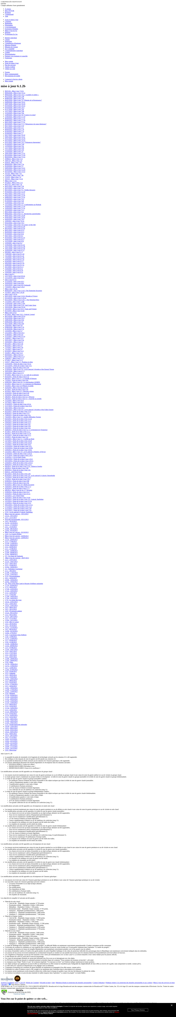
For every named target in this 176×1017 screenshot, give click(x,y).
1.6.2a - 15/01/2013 (11, 605)
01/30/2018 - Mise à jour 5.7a (14, 329)
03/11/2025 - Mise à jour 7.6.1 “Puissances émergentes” (23, 142)
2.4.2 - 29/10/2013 (11, 521)
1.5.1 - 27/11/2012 (11, 618)
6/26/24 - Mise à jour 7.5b (13, 162)
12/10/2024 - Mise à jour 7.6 (14, 151)
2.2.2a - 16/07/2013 (11, 561)
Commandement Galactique (14, 50)
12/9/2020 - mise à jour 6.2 (13, 243)
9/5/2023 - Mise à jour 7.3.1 (14, 182)
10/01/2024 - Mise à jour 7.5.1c (15, 153)
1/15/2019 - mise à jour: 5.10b (14, 301)
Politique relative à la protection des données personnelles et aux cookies (129, 983)
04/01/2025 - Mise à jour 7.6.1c (15, 137)
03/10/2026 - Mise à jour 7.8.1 (14, 107)
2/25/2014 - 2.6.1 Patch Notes (14, 496)
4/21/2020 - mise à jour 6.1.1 (14, 267)
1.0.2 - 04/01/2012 (11, 734)
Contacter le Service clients (13, 79)
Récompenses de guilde (12, 76)
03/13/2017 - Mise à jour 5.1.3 (14, 356)
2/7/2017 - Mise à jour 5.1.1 (14, 360)
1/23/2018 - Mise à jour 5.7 (13, 331)
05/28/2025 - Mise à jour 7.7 (14, 133)
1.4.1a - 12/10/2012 (11, 627)
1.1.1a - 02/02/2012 (11, 715)
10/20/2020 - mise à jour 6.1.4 (14, 250)
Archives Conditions (7, 983)
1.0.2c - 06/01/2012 (11, 728)
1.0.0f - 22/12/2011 (11, 739)
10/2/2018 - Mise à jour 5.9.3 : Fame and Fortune (21, 309)
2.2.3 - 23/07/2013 (11, 560)
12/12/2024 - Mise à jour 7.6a (14, 150)
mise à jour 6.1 (9, 274)
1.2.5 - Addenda (10, 673)
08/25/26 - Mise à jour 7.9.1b (14, 91)
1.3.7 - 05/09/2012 (11, 640)
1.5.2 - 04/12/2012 (11, 615)
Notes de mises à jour (12, 63)
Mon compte (9, 61)
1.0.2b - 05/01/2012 (11, 730)
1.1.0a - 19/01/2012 (11, 723)
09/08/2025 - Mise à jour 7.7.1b (15, 120)
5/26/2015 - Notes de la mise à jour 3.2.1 (18, 422)
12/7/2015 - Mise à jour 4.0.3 (14, 402)
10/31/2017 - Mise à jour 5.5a (14, 340)
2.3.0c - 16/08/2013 (11, 550)
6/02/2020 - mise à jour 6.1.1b (14, 263)
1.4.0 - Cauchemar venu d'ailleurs (15, 635)
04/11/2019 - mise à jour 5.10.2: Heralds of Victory (21, 296)
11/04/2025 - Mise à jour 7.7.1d (15, 117)
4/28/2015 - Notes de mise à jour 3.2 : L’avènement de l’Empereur (26, 430)
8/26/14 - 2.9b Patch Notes (13, 472)
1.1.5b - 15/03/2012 (11, 701)
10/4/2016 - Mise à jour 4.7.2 (14, 373)
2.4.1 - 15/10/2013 (11, 527)
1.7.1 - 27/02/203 (10, 594)
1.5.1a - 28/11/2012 (11, 616)
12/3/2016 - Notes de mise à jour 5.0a (17, 367)
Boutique (8, 12)
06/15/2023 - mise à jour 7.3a (14, 188)
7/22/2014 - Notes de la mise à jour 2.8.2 (18, 477)
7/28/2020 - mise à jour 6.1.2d (14, 254)
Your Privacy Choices (138, 1010)
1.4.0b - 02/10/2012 (11, 631)
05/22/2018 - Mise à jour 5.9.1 (14, 318)
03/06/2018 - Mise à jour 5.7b (14, 327)
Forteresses (8, 58)
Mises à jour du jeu (11, 31)
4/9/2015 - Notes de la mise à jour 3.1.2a (18, 433)
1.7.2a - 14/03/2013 (11, 591)
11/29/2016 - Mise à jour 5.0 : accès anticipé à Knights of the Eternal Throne (29, 369)
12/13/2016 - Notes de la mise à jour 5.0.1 (18, 366)
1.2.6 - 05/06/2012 (11, 671)
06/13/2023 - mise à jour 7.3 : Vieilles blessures (20, 190)
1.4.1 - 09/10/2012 (11, 629)
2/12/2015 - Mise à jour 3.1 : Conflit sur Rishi (19, 439)
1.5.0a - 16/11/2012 (11, 620)
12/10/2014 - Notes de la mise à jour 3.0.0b (19, 448)
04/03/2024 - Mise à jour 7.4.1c (15, 168)
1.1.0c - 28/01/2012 (11, 719)
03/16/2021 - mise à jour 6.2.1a (15, 237)
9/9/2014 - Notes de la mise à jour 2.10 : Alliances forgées (23, 466)
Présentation (9, 25)
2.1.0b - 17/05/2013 (11, 572)
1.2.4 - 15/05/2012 (11, 677)
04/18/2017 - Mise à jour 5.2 (14, 355)
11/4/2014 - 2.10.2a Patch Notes (15, 457)
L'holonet (8, 21)
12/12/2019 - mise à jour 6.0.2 (14, 278)
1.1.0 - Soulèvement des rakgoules (16, 724)
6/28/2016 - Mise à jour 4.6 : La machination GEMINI (22, 382)
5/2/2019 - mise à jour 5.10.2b (14, 292)
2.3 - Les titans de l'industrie (14, 556)
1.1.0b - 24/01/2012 (11, 721)
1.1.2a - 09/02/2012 (11, 712)
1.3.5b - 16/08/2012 (11, 644)
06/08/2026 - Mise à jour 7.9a (14, 98)
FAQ (16, 983)
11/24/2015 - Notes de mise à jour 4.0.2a (18, 404)
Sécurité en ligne (45, 983)
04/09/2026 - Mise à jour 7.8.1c (15, 102)
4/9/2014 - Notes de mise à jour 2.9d (16, 468)
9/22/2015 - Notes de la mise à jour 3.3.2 (18, 411)
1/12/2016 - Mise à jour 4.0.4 (14, 400)
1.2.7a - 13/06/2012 (11, 666)
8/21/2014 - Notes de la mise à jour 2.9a (18, 474)
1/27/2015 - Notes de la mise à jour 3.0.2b (18, 441)
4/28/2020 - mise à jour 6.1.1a (14, 265)
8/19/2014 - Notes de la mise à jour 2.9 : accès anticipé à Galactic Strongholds (30, 475)
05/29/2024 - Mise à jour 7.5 (14, 166)
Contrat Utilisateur (99, 983)
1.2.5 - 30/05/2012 (11, 675)
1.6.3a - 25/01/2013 (11, 602)
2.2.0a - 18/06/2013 (11, 567)
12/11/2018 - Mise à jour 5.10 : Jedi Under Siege (20, 305)
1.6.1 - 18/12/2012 (11, 609)
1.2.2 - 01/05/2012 (11, 682)
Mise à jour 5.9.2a (10, 312)
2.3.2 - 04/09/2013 (11, 547)
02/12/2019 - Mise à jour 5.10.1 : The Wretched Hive (22, 300)
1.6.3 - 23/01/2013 (11, 604)
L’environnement (10, 27)
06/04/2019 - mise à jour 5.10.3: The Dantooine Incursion (23, 291)
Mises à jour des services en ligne (164, 983)
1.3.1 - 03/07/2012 (11, 657)
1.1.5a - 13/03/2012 (11, 702)
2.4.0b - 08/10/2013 (11, 529)
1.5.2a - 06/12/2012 (11, 613)
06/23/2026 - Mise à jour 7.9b (14, 96)
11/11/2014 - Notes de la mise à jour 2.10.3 (18, 455)
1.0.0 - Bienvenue (10, 750)
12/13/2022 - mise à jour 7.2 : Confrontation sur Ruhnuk (23, 204)
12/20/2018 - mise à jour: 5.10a (15, 303)
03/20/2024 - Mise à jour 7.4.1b (15, 170)
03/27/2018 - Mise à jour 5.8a (14, 323)
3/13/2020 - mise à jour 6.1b (14, 270)
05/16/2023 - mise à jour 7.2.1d (15, 192)
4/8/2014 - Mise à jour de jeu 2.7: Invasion (18, 490)
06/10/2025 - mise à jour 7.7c (14, 128)
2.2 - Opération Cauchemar (13, 569)
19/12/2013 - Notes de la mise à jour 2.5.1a (19, 505)
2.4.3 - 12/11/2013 (11, 518)
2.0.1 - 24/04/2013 (11, 578)
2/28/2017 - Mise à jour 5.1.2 (14, 358)
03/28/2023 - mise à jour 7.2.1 (14, 199)
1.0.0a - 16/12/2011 (11, 748)
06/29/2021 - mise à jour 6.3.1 (14, 232)
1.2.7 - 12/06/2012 (11, 668)
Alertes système (10, 67)
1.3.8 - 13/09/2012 (11, 637)
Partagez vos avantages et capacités (16, 56)
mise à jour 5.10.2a (11, 294)
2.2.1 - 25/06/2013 (11, 565)
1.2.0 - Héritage (10, 693)
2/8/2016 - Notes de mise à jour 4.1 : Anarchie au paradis (23, 399)
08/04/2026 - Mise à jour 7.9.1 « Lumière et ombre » (22, 95)
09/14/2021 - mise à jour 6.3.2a (15, 228)
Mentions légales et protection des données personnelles (74, 983)
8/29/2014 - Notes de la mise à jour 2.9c (18, 470)
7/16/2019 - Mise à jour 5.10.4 (14, 287)
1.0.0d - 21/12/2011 (11, 743)
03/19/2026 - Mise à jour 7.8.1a (15, 106)
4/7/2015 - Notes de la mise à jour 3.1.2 (17, 431)
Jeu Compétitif (9, 49)
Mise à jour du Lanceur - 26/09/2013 (17, 536)
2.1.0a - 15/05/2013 (11, 574)
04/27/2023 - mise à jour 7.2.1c (15, 193)
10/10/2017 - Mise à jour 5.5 (14, 342)
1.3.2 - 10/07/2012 (11, 655)
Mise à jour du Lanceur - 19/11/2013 (16, 514)
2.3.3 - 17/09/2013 (11, 541)
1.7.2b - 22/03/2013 (11, 589)
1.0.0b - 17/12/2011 (11, 746)
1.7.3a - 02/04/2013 (11, 585)
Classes (7, 39)
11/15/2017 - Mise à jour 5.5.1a (15, 336)
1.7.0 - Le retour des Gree (13, 600)
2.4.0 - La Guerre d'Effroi (13, 534)
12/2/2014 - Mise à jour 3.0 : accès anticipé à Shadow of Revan (25, 452)
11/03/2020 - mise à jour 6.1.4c (15, 245)
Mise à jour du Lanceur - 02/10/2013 (17, 532)
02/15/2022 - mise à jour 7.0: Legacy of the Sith (20, 225)
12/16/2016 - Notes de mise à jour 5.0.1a (18, 364)
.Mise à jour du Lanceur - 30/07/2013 (17, 558)
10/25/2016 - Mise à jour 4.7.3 (14, 371)
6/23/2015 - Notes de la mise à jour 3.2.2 (18, 420)
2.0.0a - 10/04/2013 (11, 582)
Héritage (7, 32)
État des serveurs (10, 65)
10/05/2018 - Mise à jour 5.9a (14, 320)
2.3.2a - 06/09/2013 (11, 545)
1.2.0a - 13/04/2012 (11, 691)
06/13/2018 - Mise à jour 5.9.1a (15, 316)
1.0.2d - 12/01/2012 (11, 726)
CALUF (22, 983)
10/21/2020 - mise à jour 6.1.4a (15, 248)
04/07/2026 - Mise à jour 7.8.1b (15, 104)
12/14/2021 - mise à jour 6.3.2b (15, 226)
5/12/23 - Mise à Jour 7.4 (13, 177)
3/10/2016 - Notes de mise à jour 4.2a (17, 395)
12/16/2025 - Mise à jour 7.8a (14, 113)
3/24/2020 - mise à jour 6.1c (14, 269)
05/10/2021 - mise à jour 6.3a (14, 234)
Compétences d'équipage (13, 43)
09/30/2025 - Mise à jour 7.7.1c (15, 118)
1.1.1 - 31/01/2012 (11, 717)
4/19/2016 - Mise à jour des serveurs (16, 388)
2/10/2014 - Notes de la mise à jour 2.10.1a (19, 463)
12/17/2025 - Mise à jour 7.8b (14, 111)
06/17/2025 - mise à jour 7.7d (14, 126)
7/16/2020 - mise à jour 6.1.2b (14, 258)
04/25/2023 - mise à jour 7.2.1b (15, 195)
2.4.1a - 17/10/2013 (11, 525)
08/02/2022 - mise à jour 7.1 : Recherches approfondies (22, 214)
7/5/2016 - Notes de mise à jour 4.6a (16, 380)
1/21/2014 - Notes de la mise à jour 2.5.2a (18, 501)
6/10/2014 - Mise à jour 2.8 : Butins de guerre (19, 485)
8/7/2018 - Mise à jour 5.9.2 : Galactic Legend (20, 314)
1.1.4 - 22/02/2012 (11, 706)
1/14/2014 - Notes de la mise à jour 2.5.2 (18, 503)
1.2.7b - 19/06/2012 (11, 664)
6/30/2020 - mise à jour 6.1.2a (14, 259)
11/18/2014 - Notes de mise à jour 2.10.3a (18, 453)
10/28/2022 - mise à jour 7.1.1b (15, 206)
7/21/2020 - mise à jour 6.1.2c (14, 256)
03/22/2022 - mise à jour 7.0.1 (14, 223)
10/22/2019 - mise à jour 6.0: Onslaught (17, 285)
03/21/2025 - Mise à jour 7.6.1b (15, 139)
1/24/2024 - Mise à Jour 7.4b (14, 175)
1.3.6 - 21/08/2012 (11, 642)
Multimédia (8, 23)
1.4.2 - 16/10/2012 (11, 626)
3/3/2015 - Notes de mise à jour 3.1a (16, 437)
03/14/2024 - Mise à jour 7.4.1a (15, 172)
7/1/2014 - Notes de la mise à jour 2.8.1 (17, 479)
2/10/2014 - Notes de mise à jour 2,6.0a (17, 497)
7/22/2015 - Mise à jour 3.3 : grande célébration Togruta (23, 417)
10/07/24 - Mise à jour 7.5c (13, 161)
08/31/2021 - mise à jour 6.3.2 (14, 230)
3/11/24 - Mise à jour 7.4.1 (13, 173)
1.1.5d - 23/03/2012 (11, 697)
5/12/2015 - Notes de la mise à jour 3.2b (18, 426)
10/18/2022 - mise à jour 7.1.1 (14, 210)
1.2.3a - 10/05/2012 (11, 679)
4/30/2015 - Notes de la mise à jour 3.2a (18, 428)
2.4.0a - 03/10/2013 (11, 530)
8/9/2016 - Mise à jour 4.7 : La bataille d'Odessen (21, 378)
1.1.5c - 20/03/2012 (11, 699)
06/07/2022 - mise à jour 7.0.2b (15, 215)
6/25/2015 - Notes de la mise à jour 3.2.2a (18, 419)
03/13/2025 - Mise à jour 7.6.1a (15, 140)
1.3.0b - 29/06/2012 (11, 658)
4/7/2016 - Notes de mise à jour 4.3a (16, 389)
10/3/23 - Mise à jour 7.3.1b (14, 179)
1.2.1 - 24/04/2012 (11, 686)
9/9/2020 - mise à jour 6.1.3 (14, 252)
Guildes (7, 52)
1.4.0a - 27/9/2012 (11, 633)
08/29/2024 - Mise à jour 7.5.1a (15, 157)
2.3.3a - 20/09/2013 (11, 539)
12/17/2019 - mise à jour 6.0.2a (15, 276)
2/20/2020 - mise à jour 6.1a (14, 272)
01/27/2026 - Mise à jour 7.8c (14, 109)
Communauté (9, 14)
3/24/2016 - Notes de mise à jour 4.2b (17, 393)
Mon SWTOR (9, 11)
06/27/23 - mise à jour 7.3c (13, 184)
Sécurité (4, 984)
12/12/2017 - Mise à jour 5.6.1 (14, 333)
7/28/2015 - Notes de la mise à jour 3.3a (18, 415)
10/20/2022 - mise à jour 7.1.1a (15, 208)
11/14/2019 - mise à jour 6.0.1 (14, 281)
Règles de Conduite (32, 983)
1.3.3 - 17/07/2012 (11, 653)
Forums (7, 72)
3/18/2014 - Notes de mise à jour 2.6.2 (17, 492)
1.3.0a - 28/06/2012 (11, 660)
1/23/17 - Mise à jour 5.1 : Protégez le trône (19, 362)
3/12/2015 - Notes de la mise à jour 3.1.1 (18, 435)
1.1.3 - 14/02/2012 (11, 710)
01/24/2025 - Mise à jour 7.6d (14, 144)
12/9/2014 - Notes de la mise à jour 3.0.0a (18, 450)
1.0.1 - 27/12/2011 (11, 737)
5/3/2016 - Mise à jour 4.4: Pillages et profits (19, 386)
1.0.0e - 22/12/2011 (11, 741)
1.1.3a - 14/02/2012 (11, 708)
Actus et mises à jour (11, 20)
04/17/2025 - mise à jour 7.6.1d (15, 135)
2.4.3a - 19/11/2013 (11, 516)
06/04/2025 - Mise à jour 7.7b (14, 129)
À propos (8, 9)
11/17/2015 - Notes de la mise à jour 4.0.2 (18, 406)
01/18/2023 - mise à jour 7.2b (14, 201)
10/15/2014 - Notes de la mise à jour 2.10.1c (19, 461)
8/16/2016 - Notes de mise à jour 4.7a (17, 377)
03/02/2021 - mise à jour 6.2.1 (14, 239)
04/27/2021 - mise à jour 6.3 (14, 236)
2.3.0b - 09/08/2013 (11, 552)
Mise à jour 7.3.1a (10, 181)
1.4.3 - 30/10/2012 (11, 624)
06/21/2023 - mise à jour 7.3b (14, 186)
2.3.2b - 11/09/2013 (11, 543)
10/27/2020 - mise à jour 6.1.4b (15, 247)
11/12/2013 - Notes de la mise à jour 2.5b (18, 508)
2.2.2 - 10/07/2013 (11, 563)
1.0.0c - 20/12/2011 (11, 745)
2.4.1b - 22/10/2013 (11, 523)
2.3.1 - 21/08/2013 (11, 549)
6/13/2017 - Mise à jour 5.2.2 (14, 351)
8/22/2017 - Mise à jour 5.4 (13, 345)
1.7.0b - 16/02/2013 (11, 596)
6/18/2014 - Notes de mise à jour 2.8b (17, 481)
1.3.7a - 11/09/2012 (11, 638)
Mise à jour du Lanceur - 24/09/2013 (17, 538)
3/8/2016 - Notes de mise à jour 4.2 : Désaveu (19, 397)
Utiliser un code (10, 69)
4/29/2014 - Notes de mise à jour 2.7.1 (17, 488)
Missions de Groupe (11, 47)
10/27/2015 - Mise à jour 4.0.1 (14, 408)
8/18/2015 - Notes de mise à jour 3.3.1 (17, 413)
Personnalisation (10, 54)
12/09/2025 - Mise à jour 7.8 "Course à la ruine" (20, 115)
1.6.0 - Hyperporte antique (13, 611)
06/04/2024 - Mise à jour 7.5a (14, 164)
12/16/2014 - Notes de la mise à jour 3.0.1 (18, 446)
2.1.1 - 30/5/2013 (10, 571)
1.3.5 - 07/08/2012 (11, 648)
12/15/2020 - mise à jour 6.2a (14, 241)
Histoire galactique (11, 38)
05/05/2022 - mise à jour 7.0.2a (15, 217)
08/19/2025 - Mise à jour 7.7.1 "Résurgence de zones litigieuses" (26, 124)
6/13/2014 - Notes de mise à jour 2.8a (17, 483)
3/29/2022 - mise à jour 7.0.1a (14, 221)
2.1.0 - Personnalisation (12, 576)
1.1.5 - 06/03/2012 (11, 704)
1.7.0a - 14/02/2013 (11, 598)
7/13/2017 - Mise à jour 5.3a (14, 347)
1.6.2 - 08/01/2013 (11, 607)
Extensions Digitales (11, 29)
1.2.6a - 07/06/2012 (11, 669)
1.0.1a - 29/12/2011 (11, 735)
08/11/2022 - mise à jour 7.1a (14, 212)
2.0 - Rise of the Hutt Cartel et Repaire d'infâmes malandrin (24, 583)
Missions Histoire (10, 45)
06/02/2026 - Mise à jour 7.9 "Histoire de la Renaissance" (23, 100)
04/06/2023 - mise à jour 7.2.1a (15, 197)
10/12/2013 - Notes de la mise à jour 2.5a (18, 510)
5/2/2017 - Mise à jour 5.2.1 (14, 353)
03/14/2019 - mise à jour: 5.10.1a (15, 298)
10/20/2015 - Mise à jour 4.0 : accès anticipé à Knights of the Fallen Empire (29, 410)
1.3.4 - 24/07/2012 (11, 651)
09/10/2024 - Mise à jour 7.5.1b (15, 155)
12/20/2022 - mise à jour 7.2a (14, 203)
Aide (6, 16)
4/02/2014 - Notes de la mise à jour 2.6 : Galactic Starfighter (24, 499)
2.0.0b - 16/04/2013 (11, 580)
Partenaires (8, 41)
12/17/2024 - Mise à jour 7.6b (14, 148)
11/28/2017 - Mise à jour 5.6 (14, 334)
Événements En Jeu (11, 34)
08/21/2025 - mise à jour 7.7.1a (15, 122)
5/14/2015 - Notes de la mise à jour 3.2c (18, 424)
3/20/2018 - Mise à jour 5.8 (13, 325)
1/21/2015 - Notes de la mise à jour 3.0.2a (18, 442)
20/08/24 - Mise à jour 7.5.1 (14, 159)
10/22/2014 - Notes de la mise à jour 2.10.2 (19, 459)
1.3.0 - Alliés (9, 662)
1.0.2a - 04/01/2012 (11, 732)
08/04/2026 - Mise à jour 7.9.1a (15, 93)
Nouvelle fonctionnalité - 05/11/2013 (17, 519)
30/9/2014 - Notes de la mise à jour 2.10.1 (18, 464)
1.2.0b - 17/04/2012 (11, 690)
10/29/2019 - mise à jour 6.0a (14, 283)
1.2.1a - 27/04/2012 (11, 684)
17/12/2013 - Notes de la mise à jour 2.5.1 (18, 507)
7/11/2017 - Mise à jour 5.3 (13, 349)
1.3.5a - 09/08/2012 (11, 646)
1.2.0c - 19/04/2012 (11, 688)
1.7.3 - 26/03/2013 (11, 587)
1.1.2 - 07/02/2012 (11, 713)
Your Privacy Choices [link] (18, 984)
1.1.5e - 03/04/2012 (11, 695)
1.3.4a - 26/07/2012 (11, 649)
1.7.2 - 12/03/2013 (11, 593)
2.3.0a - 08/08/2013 (11, 554)
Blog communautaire (11, 74)
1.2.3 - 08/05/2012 (11, 680)
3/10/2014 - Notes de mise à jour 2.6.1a (17, 494)
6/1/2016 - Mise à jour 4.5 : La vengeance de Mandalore (23, 384)
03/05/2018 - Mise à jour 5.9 (14, 322)
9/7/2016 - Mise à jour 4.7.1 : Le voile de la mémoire (22, 375)
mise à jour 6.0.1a (10, 280)
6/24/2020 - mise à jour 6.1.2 (14, 261)
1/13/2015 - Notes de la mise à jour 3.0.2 (18, 444)
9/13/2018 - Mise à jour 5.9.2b (14, 311)
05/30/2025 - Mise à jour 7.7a (14, 131)
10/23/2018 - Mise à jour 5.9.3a (15, 307)
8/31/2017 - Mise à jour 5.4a (14, 344)
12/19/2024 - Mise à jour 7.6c (14, 146)
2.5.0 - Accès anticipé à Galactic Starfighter (19, 512)
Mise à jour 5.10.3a (11, 289)
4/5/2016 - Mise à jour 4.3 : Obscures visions (19, 391)
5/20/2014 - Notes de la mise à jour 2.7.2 (18, 486)
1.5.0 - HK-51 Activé (12, 622)
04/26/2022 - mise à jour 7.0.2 (14, 219)
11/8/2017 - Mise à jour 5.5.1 (14, 338)
